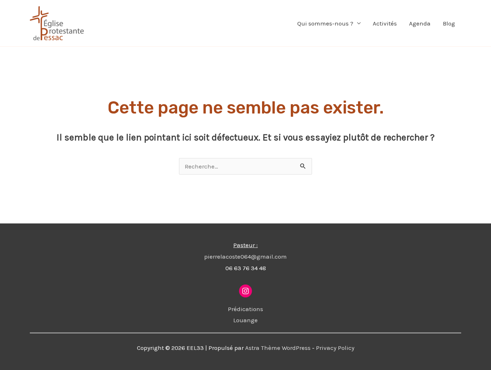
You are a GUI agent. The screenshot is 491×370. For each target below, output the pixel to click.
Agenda (420, 23)
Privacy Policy (335, 347)
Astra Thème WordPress (278, 347)
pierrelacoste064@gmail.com (245, 256)
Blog (449, 23)
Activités (385, 23)
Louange (245, 320)
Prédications (245, 309)
